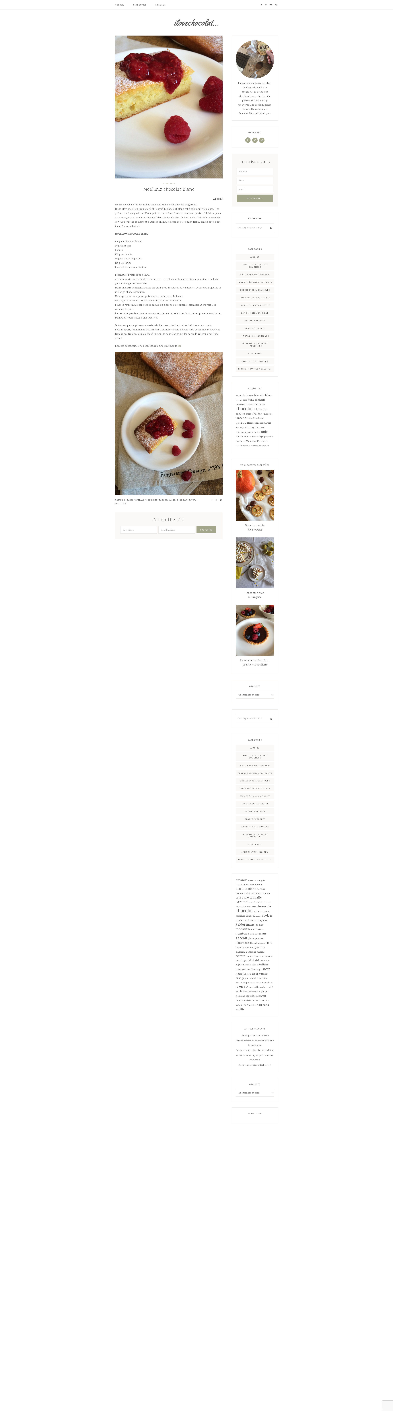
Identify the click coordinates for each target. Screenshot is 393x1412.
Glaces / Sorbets (255, 328)
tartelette (249, 1000)
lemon (249, 947)
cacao (266, 893)
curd (257, 920)
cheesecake (260, 404)
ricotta (255, 987)
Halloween (253, 423)
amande (240, 395)
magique (261, 952)
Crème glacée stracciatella (255, 1035)
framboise (258, 418)
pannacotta (268, 437)
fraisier (260, 929)
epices (263, 920)
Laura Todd (241, 947)
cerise (250, 405)
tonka (238, 1005)
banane (249, 395)
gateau (193, 500)
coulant (240, 920)
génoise (259, 938)
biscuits (259, 395)
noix (249, 974)
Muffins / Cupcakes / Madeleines (255, 344)
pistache (240, 983)
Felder (258, 414)
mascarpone (241, 427)
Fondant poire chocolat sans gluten (255, 1050)
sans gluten (261, 991)
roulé (270, 987)
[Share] (211, 499)
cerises (267, 902)
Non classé (255, 353)
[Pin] (220, 499)
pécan (249, 987)
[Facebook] (248, 140)
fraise (249, 418)
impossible (262, 943)
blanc (172, 500)
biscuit (258, 884)
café (245, 400)
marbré (267, 423)
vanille (265, 445)
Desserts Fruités (255, 320)
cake (251, 400)
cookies (240, 414)
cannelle (260, 400)
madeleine (250, 952)
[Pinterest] (255, 140)
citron (258, 409)
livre (262, 947)
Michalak (261, 427)
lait (261, 423)
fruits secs (254, 934)
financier (267, 414)
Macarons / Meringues (255, 336)
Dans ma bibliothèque (255, 313)
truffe (244, 1005)
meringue (251, 427)
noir (264, 432)
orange (260, 436)
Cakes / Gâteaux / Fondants (142, 500)
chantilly (241, 907)
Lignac (256, 947)
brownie (239, 400)
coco (265, 409)
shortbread (240, 996)
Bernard (250, 885)
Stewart (264, 441)
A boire (254, 257)
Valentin (251, 1005)
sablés (257, 441)
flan (261, 925)
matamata (267, 956)
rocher (263, 987)
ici (179, 346)
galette (262, 934)
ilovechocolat (196, 22)
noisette (239, 436)
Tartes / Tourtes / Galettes (255, 369)
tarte (239, 446)
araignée (261, 880)
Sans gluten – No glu (254, 361)
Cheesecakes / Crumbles (255, 290)
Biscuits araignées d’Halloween (254, 1065)
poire (249, 983)
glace (251, 938)
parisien (263, 978)
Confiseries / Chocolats (255, 297)
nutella (253, 437)
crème (249, 414)
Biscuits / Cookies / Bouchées (255, 265)
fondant (241, 418)
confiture (240, 916)
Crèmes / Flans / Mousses (254, 305)
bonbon (261, 889)
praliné (268, 983)
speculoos (251, 996)
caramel (241, 404)
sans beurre (250, 992)
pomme (240, 441)
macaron (240, 952)
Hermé (253, 943)
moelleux (120, 503)
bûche (249, 893)
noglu (259, 969)
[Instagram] (262, 140)
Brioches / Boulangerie (255, 274)
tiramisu (247, 446)
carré (252, 902)
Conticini (251, 916)
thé (256, 1000)
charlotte (251, 906)
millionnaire (250, 965)
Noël (246, 436)
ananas (252, 880)
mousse (249, 432)
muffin (257, 432)
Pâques (249, 441)
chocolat (182, 500)
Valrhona (256, 445)
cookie (258, 916)
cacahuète (257, 893)
